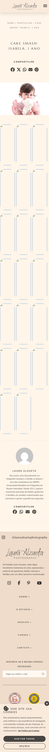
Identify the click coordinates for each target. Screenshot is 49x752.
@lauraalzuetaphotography (29, 537)
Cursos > (24, 635)
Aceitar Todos (24, 739)
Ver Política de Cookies (28, 730)
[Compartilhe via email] (30, 70)
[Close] (46, 702)
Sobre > (24, 596)
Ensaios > (24, 622)
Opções (24, 746)
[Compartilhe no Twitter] (18, 70)
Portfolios (24, 23)
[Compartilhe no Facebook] (12, 70)
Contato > (24, 647)
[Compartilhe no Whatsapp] (24, 70)
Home (10, 23)
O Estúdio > (24, 609)
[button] (45, 6)
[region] (24, 728)
